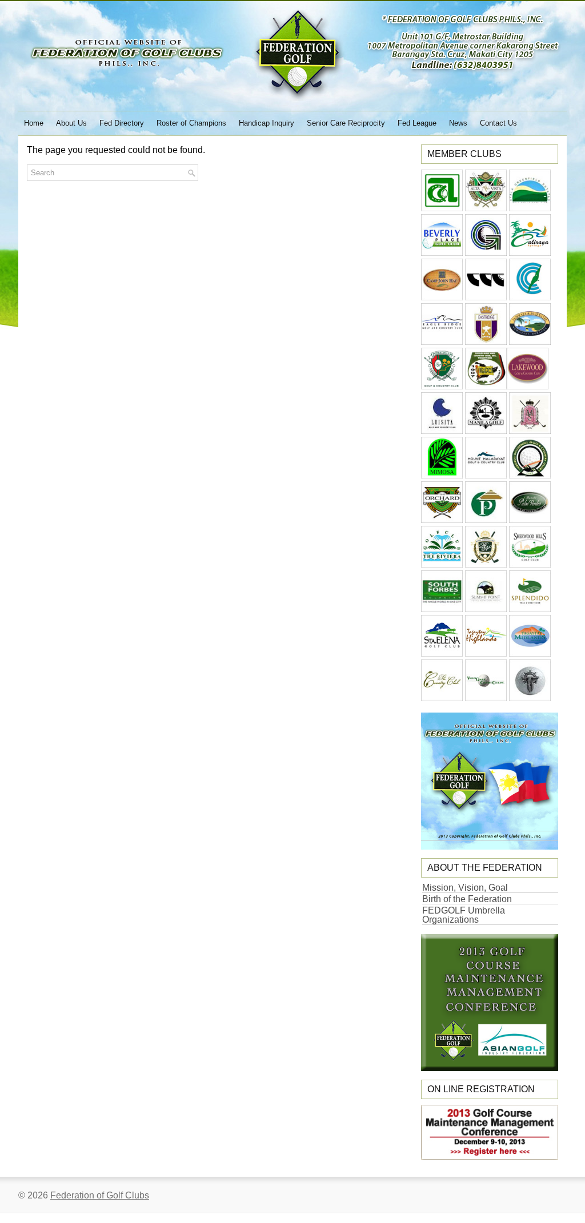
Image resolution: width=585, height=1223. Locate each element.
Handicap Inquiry (266, 123)
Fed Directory (121, 123)
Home (33, 123)
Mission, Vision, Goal (465, 887)
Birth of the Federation (467, 899)
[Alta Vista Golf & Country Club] (486, 208)
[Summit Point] (486, 609)
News (458, 123)
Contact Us (498, 123)
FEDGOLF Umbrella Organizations (463, 915)
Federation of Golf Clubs (99, 1195)
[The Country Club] (442, 698)
